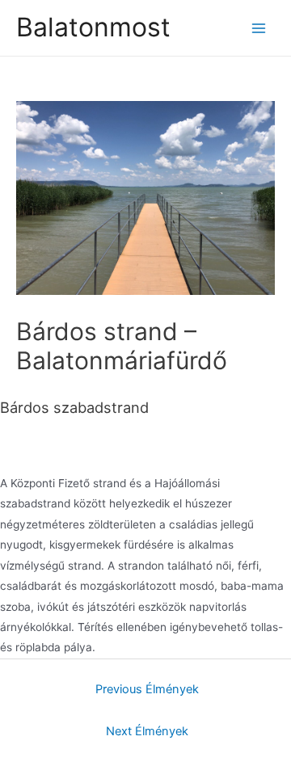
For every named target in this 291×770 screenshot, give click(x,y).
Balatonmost (93, 27)
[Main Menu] (259, 28)
